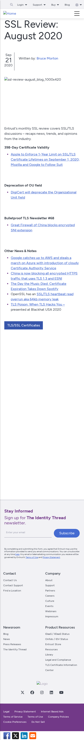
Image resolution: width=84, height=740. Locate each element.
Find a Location (12, 590)
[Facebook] (32, 692)
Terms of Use (32, 557)
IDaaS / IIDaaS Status (57, 633)
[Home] (9, 13)
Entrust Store (53, 644)
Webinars (50, 611)
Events (49, 606)
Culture (49, 600)
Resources (51, 649)
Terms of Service (13, 716)
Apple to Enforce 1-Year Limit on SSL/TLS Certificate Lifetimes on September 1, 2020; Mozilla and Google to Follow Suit (45, 159)
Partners (50, 590)
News (6, 639)
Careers (49, 595)
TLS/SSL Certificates (23, 325)
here (17, 554)
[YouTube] (61, 692)
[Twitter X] (22, 692)
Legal (6, 711)
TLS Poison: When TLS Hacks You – (38, 304)
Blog (67, 4)
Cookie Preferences (14, 721)
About (49, 580)
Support (50, 585)
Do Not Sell (38, 721)
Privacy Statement (51, 557)
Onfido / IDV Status (56, 639)
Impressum (51, 616)
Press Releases (12, 644)
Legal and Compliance (58, 659)
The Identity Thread (14, 649)
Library (49, 654)
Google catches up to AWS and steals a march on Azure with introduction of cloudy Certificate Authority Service (45, 263)
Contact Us (10, 580)
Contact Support (13, 585)
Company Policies (58, 716)
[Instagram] (41, 692)
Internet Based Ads (52, 711)
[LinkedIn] (51, 692)
